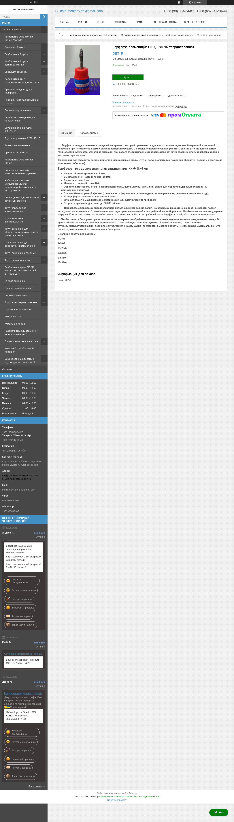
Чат (221, 812)
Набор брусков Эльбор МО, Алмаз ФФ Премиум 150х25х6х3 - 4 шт (21, 715)
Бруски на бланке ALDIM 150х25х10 (18, 129)
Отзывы (7, 369)
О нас (100, 22)
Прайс (139, 22)
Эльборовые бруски (16, 54)
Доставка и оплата (164, 22)
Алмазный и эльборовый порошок (19, 350)
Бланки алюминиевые (18, 145)
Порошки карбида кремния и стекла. (22, 101)
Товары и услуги (11, 29)
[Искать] (44, 16)
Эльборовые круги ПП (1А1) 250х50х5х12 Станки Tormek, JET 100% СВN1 (21, 270)
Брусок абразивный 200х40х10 (22, 138)
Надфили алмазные (16, 295)
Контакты (120, 22)
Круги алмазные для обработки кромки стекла (20, 244)
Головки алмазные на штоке (21, 341)
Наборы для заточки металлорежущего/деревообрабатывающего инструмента (20, 185)
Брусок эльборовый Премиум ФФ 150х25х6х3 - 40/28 (22, 661)
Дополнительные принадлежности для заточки (22, 80)
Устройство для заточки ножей (19, 161)
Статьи (82, 22)
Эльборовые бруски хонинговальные (16, 63)
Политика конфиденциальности (143, 796)
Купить (128, 77)
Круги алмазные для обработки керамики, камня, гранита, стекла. (21, 232)
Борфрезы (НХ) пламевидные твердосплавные (132, 34)
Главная (64, 22)
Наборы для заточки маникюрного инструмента (21, 171)
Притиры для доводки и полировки (18, 91)
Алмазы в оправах (15, 323)
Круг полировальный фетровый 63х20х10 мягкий (23, 558)
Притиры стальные (16, 152)
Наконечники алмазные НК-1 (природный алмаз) (22, 332)
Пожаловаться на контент (111, 796)
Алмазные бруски (15, 47)
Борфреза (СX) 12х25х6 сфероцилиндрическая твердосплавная (19, 549)
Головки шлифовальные (19, 288)
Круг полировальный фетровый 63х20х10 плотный (23, 566)
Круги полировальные (18, 260)
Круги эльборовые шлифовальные (15, 209)
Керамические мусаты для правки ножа (20, 119)
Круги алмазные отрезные (20, 252)
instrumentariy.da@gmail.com (18, 489)
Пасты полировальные (18, 110)
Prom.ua (133, 793)
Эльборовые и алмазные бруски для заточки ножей (20, 360)
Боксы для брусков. (16, 71)
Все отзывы (35, 786)
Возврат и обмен (195, 22)
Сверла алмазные (15, 280)
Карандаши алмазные (18, 309)
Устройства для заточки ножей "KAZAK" (19, 38)
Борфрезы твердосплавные (21, 302)
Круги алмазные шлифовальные (14, 220)
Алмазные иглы (13, 316)
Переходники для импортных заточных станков (22, 199)
